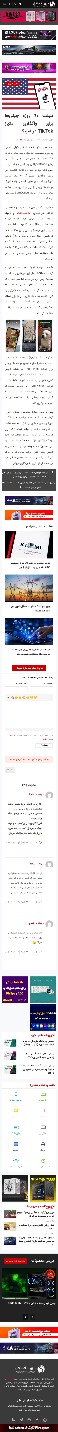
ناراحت (31, 697)
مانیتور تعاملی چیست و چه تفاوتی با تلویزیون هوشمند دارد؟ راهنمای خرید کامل (36, 1241)
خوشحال (20, 697)
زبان (27, 697)
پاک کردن (12, 697)
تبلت (42, 1117)
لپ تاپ (15, 1117)
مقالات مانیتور (49, 1233)
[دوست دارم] (40, 843)
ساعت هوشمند (42, 1167)
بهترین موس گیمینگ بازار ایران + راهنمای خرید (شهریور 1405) (38, 1055)
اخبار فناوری (12, 84)
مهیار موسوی (47, 139)
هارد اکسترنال (15, 1167)
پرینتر (42, 1150)
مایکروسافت (22, 213)
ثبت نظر (10, 769)
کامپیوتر (42, 1100)
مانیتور (43, 1133)
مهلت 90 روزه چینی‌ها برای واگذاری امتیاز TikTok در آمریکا (29, 123)
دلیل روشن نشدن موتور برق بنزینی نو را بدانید (35, 1227)
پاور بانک (15, 1133)
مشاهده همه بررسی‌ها (15, 1261)
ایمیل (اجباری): (21, 683)
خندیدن (16, 697)
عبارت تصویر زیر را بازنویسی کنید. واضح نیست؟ (31, 737)
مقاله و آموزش (49, 1208)
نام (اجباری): (47, 683)
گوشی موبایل (15, 1100)
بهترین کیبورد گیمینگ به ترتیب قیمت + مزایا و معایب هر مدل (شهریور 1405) (36, 1069)
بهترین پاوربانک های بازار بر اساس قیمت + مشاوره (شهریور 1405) (37, 1043)
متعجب (24, 697)
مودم (15, 1150)
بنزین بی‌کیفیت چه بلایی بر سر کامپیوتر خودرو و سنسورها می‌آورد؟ (35, 1214)
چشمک (35, 697)
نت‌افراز (10, 1379)
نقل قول (8, 697)
